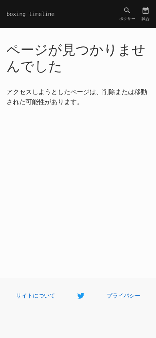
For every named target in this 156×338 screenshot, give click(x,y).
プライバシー (123, 295)
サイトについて (35, 295)
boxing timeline (30, 14)
